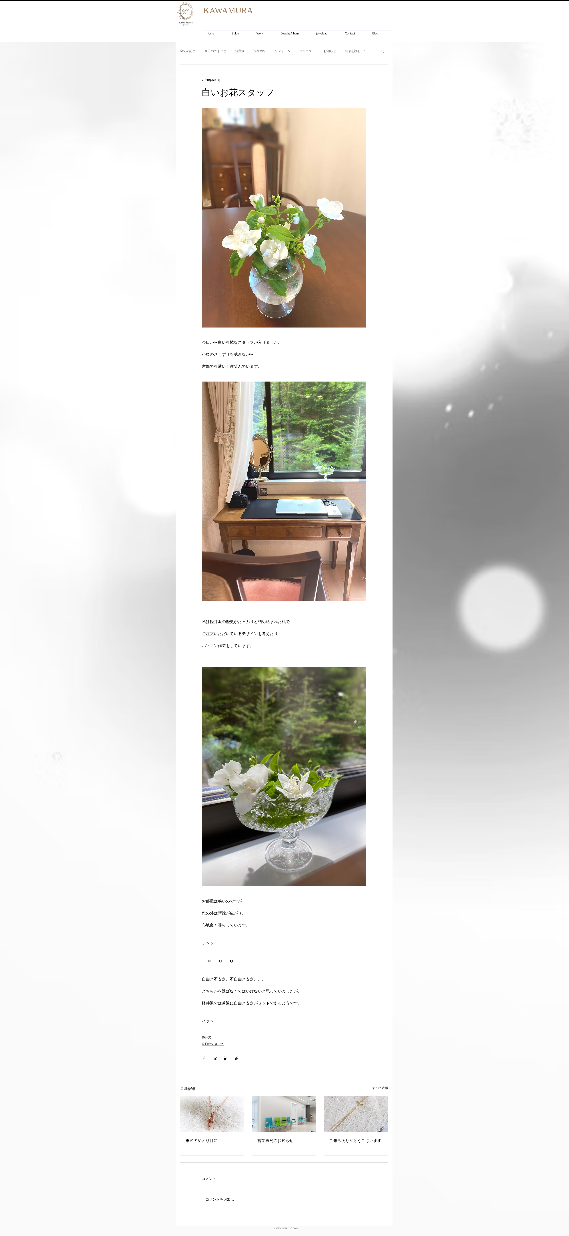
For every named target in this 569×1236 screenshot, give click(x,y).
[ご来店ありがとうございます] (356, 1114)
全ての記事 (188, 51)
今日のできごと (215, 51)
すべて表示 (380, 1088)
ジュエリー (307, 51)
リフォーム (282, 51)
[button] (382, 51)
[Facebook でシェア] (204, 1058)
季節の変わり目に (202, 1140)
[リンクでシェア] (236, 1058)
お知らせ (330, 51)
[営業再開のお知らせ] (284, 1114)
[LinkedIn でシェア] (226, 1058)
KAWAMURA (228, 10)
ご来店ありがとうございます (355, 1140)
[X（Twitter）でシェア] (215, 1058)
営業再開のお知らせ (275, 1140)
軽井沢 (239, 51)
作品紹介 (259, 51)
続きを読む (353, 51)
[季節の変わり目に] (212, 1114)
